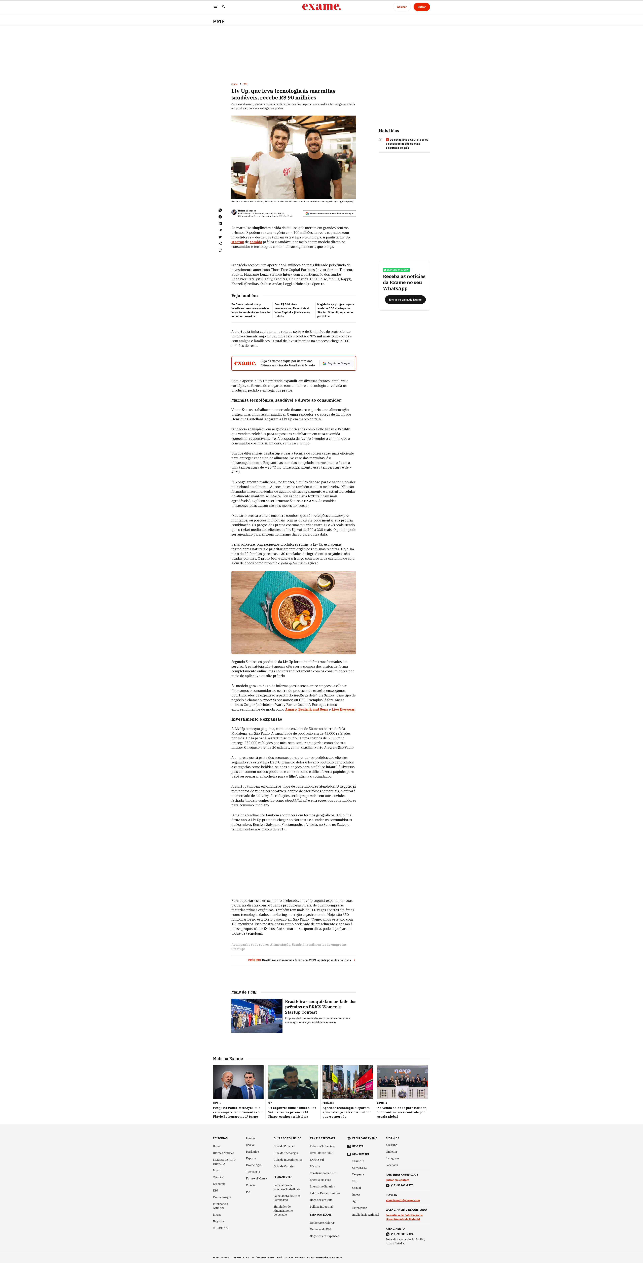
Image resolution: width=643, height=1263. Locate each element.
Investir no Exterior (322, 1186)
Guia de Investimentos (288, 1159)
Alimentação (280, 944)
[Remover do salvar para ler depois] (220, 250)
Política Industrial (321, 1206)
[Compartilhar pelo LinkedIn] (220, 224)
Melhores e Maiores (322, 1222)
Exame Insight (222, 1197)
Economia (219, 1183)
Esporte (251, 1158)
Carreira (218, 1177)
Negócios (219, 1221)
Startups (238, 949)
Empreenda (359, 1208)
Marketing (252, 1151)
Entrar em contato (397, 1180)
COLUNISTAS (221, 1228)
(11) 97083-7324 (402, 1234)
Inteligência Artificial (220, 1206)
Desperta (358, 1174)
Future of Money (256, 1178)
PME (219, 21)
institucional (221, 1257)
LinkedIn (391, 1151)
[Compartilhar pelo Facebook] (220, 217)
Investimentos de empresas (324, 944)
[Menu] (215, 7)
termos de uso (241, 1257)
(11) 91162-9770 (402, 1185)
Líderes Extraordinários (325, 1193)
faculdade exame (364, 1138)
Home (234, 84)
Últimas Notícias (223, 1153)
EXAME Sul (317, 1159)
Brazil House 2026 (321, 1153)
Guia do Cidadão (284, 1146)
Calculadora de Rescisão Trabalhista (287, 1187)
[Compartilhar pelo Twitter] (220, 237)
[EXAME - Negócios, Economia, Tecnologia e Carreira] (321, 7)
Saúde (297, 944)
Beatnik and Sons (313, 709)
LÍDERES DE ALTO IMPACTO (224, 1161)
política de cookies (263, 1257)
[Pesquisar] (223, 7)
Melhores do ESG (320, 1229)
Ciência (251, 1185)
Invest (217, 1214)
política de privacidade (291, 1257)
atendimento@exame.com (403, 1200)
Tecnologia (253, 1171)
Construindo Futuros (323, 1173)
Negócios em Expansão (324, 1236)
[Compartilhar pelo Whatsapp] (220, 210)
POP (248, 1192)
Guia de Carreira (284, 1166)
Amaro (291, 709)
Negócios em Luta (321, 1200)
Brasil (216, 1170)
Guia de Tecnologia (286, 1153)
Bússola (315, 1166)
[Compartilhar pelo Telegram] (220, 230)
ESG (215, 1190)
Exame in (358, 1161)
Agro (355, 1201)
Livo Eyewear (343, 709)
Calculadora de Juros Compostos (287, 1198)
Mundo (250, 1138)
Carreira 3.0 (359, 1167)
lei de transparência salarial (324, 1257)
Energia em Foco (320, 1179)
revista (357, 1146)
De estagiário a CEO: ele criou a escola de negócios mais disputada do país (407, 143)
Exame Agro (254, 1165)
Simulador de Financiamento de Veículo (283, 1210)
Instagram (392, 1158)
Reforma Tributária (322, 1146)
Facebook (392, 1165)
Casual (250, 1145)
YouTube (391, 1145)
